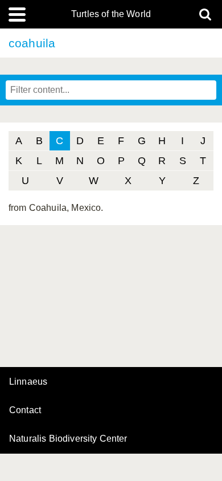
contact (25, 410)
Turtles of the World (111, 14)
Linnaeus (28, 381)
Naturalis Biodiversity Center (68, 438)
